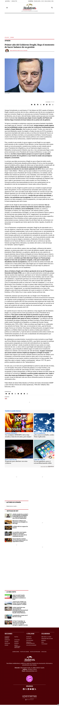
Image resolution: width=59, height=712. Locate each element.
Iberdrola (43, 640)
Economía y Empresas (7, 637)
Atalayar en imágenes (31, 645)
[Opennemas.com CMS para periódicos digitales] (29, 697)
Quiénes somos (15, 651)
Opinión (12, 37)
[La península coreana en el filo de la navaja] (8, 616)
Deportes (16, 643)
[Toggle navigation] (7, 8)
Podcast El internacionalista (30, 643)
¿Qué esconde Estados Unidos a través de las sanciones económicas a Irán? (19, 597)
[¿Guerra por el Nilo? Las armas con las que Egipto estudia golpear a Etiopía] (8, 603)
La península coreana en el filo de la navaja (19, 616)
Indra (42, 642)
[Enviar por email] (31, 104)
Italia (6, 398)
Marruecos (7, 639)
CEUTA (42, 1)
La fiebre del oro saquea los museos (20, 527)
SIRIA (52, 1)
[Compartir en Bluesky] (43, 104)
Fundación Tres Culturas (47, 638)
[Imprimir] (34, 104)
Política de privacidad (35, 651)
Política (16, 636)
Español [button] (8, 1)
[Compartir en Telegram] (46, 104)
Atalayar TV (29, 638)
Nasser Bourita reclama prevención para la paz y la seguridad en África (20, 540)
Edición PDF (28, 636)
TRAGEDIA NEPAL (37, 1)
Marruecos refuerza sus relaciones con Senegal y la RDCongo (19, 522)
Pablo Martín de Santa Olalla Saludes (18, 50)
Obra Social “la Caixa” (46, 636)
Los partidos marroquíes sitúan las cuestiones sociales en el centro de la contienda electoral (19, 534)
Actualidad (16, 639)
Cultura (6, 641)
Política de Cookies (24, 651)
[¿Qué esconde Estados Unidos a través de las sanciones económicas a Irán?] (8, 596)
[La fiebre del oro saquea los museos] (8, 527)
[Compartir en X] (40, 104)
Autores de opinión (13, 502)
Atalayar (7, 37)
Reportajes (7, 643)
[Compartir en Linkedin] (49, 104)
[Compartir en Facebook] (37, 104)
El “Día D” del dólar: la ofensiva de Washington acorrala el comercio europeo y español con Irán (20, 623)
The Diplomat (44, 643)
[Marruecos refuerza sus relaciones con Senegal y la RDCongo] (8, 522)
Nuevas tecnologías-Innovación (17, 646)
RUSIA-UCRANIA (48, 1)
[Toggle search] (52, 8)
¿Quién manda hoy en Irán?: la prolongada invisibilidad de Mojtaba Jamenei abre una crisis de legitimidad (20, 516)
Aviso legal (44, 651)
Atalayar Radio (29, 640)
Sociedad (16, 641)
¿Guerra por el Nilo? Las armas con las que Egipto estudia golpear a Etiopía (19, 603)
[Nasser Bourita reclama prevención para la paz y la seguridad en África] (8, 540)
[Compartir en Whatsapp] (52, 104)
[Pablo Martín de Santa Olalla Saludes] (7, 50)
